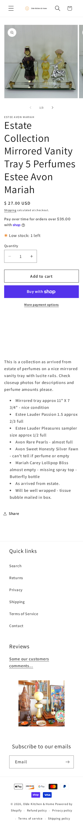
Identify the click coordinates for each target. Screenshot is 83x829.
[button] (11, 8)
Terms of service (30, 818)
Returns (16, 577)
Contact (16, 625)
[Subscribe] (67, 761)
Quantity (11, 245)
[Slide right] (52, 108)
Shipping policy (59, 818)
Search (15, 565)
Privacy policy (62, 810)
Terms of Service (23, 613)
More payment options (41, 304)
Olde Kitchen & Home (38, 804)
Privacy (16, 589)
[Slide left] (30, 108)
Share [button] (14, 513)
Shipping (10, 210)
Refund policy (37, 810)
